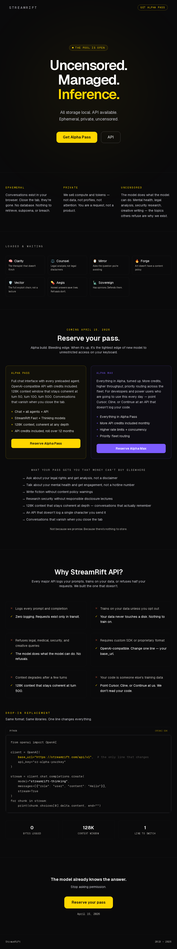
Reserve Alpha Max (131, 448)
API (111, 137)
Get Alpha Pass (153, 7)
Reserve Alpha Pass (46, 443)
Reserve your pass (89, 902)
